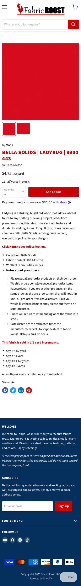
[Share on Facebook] (5, 390)
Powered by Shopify (40, 578)
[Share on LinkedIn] (21, 390)
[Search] (73, 24)
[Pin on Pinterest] (29, 390)
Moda (9, 145)
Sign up (63, 506)
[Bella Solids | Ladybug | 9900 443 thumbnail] (9, 129)
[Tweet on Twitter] (13, 390)
